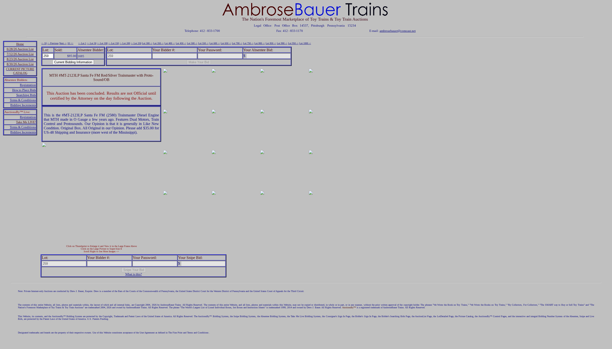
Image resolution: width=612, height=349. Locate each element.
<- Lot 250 (136, 43)
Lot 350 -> (158, 43)
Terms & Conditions (23, 100)
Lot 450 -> (181, 43)
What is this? (133, 274)
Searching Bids (26, 95)
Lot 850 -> (271, 43)
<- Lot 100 (102, 43)
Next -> (63, 43)
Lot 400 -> (169, 43)
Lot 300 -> (147, 43)
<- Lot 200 (125, 43)
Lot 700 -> (237, 43)
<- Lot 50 (91, 43)
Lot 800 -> (259, 43)
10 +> (70, 43)
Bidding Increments (23, 105)
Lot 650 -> (226, 43)
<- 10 (44, 43)
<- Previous (53, 43)
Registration (28, 85)
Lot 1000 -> (305, 43)
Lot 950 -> (293, 43)
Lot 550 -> (203, 43)
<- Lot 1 (82, 43)
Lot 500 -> (192, 43)
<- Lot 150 (113, 43)
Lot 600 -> (214, 43)
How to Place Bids (24, 90)
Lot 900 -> (282, 43)
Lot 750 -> (248, 43)
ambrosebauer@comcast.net (398, 31)
